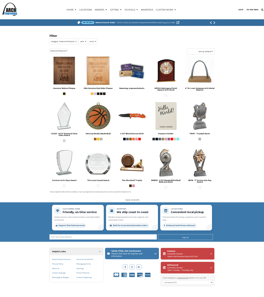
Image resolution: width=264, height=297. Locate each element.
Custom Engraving (84, 277)
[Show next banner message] (214, 22)
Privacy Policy (57, 264)
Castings (80, 268)
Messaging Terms (83, 264)
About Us (55, 268)
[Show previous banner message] (211, 22)
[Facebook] (125, 266)
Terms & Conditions (84, 259)
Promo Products (83, 273)
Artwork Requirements (61, 259)
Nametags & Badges (60, 277)
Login (240, 10)
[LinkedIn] (138, 266)
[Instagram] (132, 266)
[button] (71, 10)
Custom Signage (59, 273)
